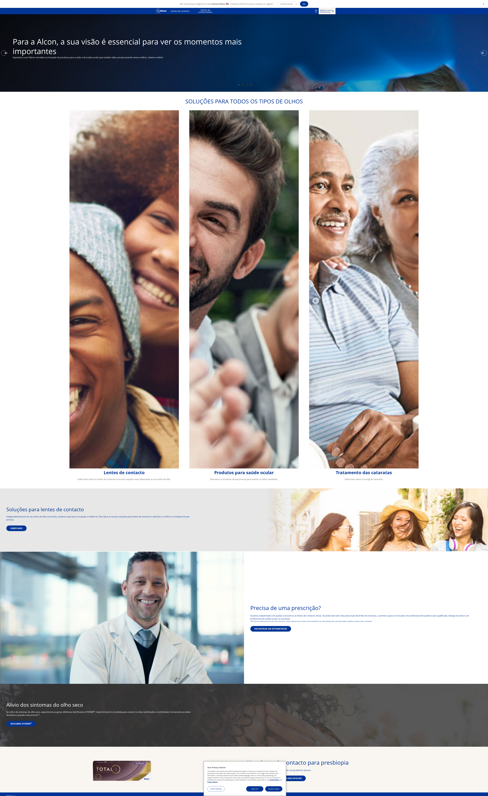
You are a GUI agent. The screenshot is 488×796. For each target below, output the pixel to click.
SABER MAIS (16, 528)
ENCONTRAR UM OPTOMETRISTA (270, 628)
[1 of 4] (238, 85)
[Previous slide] (4, 53)
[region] (245, 778)
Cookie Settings (216, 789)
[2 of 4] (242, 85)
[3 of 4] (247, 85)
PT (316, 11)
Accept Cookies (273, 789)
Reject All (254, 789)
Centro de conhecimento (205, 11)
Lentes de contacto (180, 11)
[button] (288, 4)
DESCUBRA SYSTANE (21, 723)
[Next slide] (484, 53)
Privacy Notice (212, 782)
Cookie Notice (274, 780)
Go (304, 4)
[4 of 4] (251, 85)
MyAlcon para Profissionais (326, 11)
